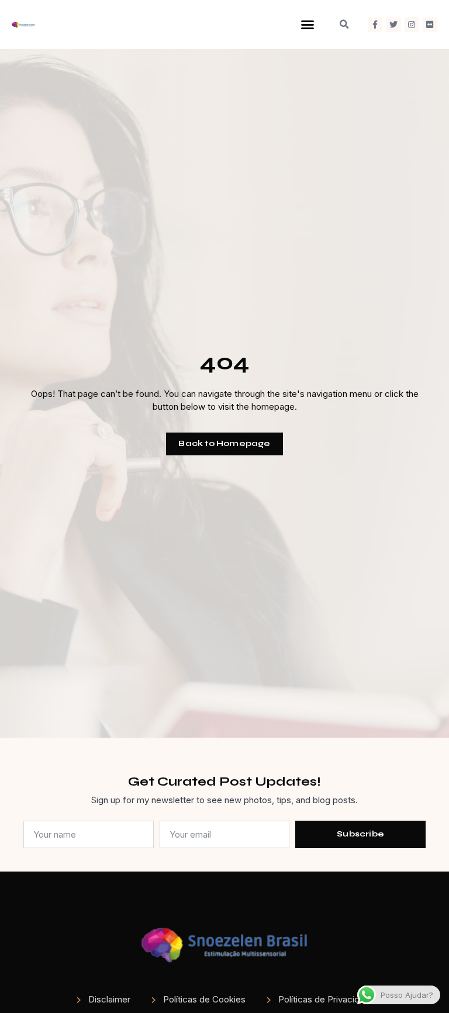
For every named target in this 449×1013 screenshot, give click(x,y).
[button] (307, 24)
